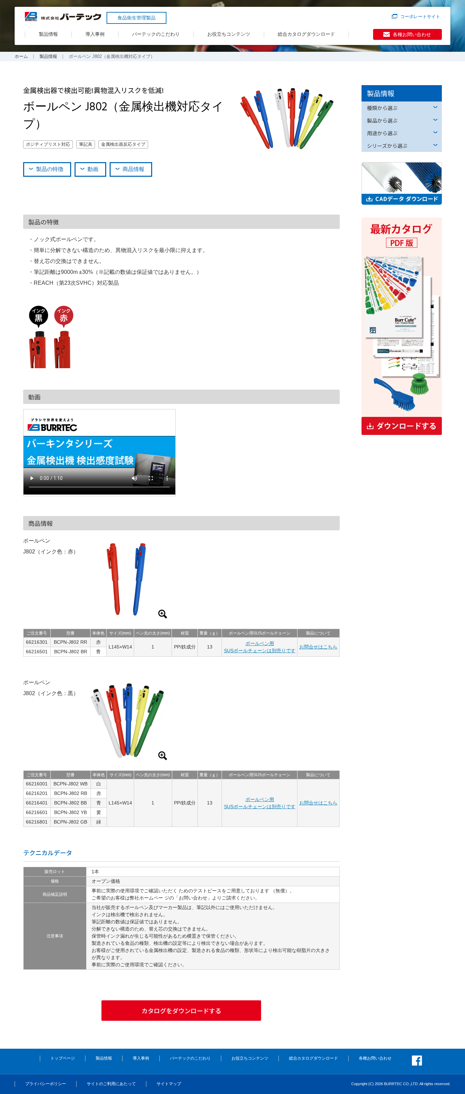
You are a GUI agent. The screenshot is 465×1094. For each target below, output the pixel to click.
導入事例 (95, 34)
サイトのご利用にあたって (111, 1083)
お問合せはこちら (318, 647)
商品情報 (133, 169)
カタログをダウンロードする (181, 1010)
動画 (92, 169)
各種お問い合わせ (412, 34)
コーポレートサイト (420, 16)
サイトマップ (169, 1083)
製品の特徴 (49, 169)
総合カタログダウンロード (306, 34)
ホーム (21, 56)
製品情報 (48, 34)
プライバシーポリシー (45, 1083)
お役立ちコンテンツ (228, 34)
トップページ (62, 1058)
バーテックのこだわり (156, 34)
